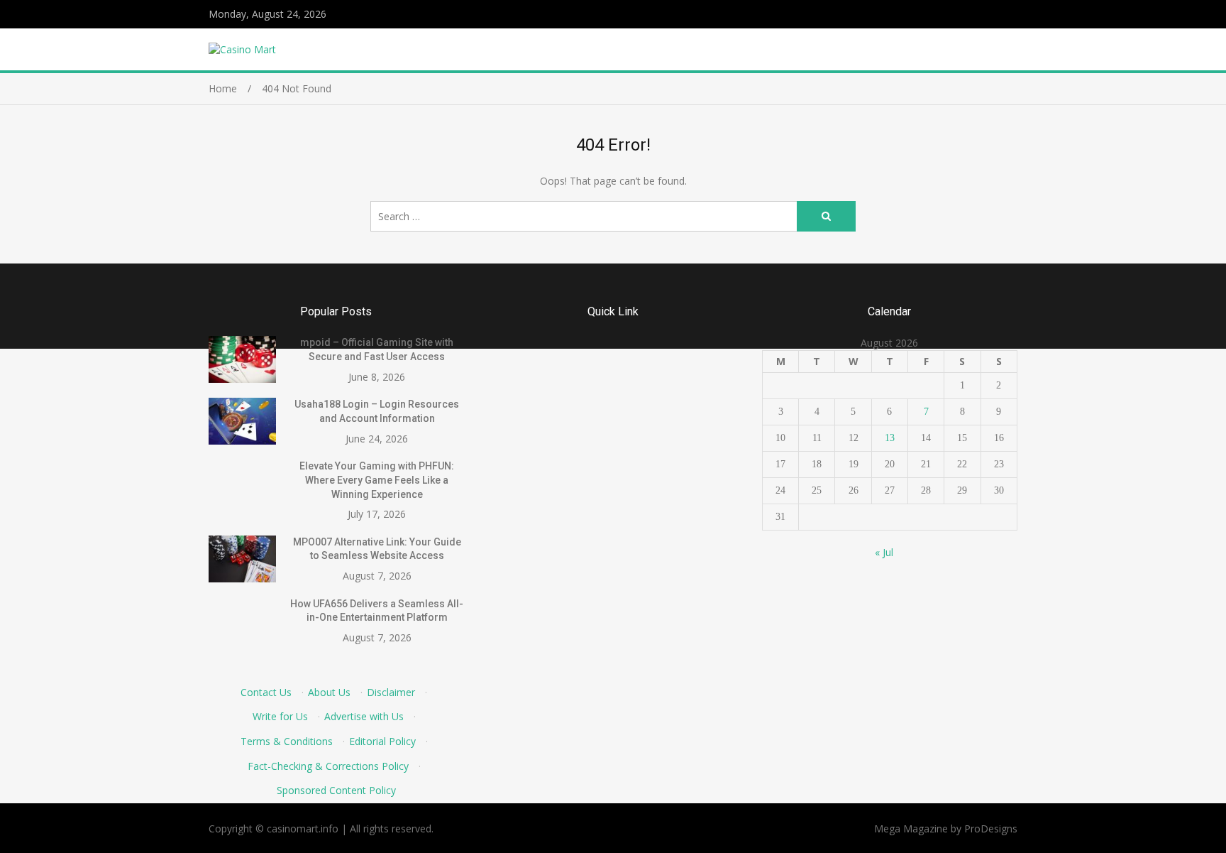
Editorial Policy (382, 741)
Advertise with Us (364, 716)
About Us (329, 692)
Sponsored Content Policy (336, 790)
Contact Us (266, 692)
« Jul (884, 552)
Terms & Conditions (287, 741)
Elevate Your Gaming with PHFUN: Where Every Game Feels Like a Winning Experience (376, 479)
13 (890, 438)
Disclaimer (391, 692)
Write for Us (280, 716)
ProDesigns (990, 828)
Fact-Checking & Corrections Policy (328, 766)
